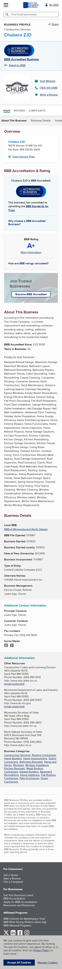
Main (6, 110)
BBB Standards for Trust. (28, 208)
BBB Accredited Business (21, 59)
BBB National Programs (17, 925)
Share (55, 24)
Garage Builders (29, 772)
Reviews (19, 110)
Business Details (41, 121)
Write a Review (49, 94)
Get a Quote (10, 875)
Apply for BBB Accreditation (20, 902)
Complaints (37, 110)
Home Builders (13, 758)
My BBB (54, 5)
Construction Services (17, 755)
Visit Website (47, 81)
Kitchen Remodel (14, 768)
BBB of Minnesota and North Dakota (25, 529)
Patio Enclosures (29, 778)
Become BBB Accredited (30, 294)
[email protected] (14, 684)
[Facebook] (6, 645)
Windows (18, 765)
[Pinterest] (12, 645)
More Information (31, 252)
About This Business (14, 121)
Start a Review (12, 878)
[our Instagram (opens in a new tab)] (27, 934)
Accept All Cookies (19, 963)
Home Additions (30, 775)
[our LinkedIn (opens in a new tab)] (13, 934)
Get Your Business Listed (18, 895)
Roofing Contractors (44, 755)
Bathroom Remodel (31, 762)
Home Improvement (35, 758)
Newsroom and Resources (19, 905)
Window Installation (37, 765)
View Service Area (23, 156)
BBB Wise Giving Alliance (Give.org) (24, 922)
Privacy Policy (41, 950)
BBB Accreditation (14, 899)
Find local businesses (24, 14)
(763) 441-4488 (48, 87)
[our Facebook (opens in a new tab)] (20, 934)
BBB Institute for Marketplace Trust (24, 919)
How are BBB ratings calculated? (28, 263)
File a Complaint (13, 882)
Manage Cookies (48, 962)
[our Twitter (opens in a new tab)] (6, 934)
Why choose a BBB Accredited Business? (26, 222)
